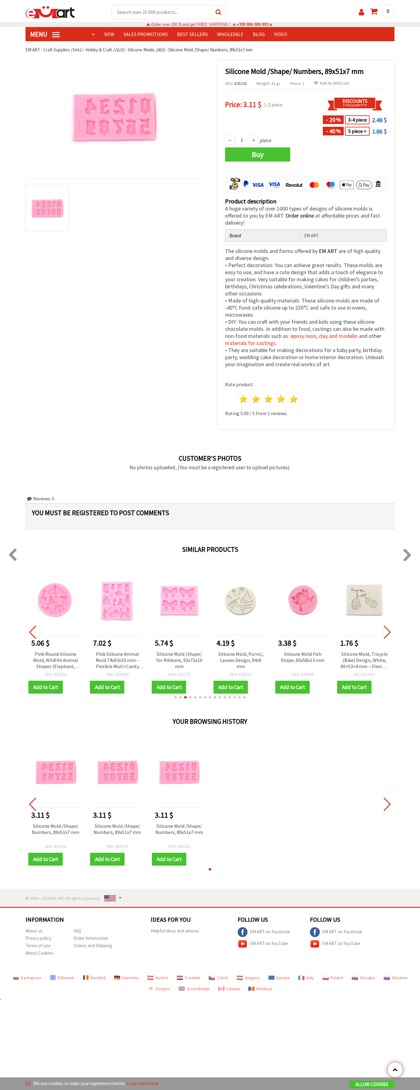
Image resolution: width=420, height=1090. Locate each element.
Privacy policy (38, 938)
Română (98, 977)
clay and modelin (338, 335)
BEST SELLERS (192, 34)
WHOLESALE (230, 34)
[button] (175, 697)
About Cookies (39, 953)
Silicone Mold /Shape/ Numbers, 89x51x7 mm (55, 829)
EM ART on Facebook (270, 932)
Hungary (252, 977)
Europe (283, 977)
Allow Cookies (371, 1084)
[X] (28, 1083)
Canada (233, 989)
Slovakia (367, 977)
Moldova (264, 989)
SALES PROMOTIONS (146, 34)
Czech (222, 977)
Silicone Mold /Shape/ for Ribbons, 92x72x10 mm (179, 660)
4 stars (281, 399)
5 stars (293, 399)
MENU (39, 34)
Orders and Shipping (92, 945)
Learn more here (142, 1083)
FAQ (77, 931)
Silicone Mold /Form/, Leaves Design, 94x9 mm (240, 660)
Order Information (90, 938)
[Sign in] (361, 12)
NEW (109, 34)
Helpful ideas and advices (175, 931)
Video (280, 34)
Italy (310, 977)
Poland (337, 977)
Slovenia (399, 977)
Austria (161, 977)
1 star (243, 399)
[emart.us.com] (50, 11)
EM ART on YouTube (269, 943)
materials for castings (250, 343)
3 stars (269, 399)
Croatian (192, 977)
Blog (259, 34)
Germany (130, 977)
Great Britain (198, 989)
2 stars (256, 399)
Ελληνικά (66, 977)
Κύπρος (163, 989)
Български (31, 977)
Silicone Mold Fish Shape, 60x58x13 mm (302, 657)
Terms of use (38, 945)
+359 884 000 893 (252, 24)
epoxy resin (303, 335)
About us (34, 931)
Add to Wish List (334, 83)
